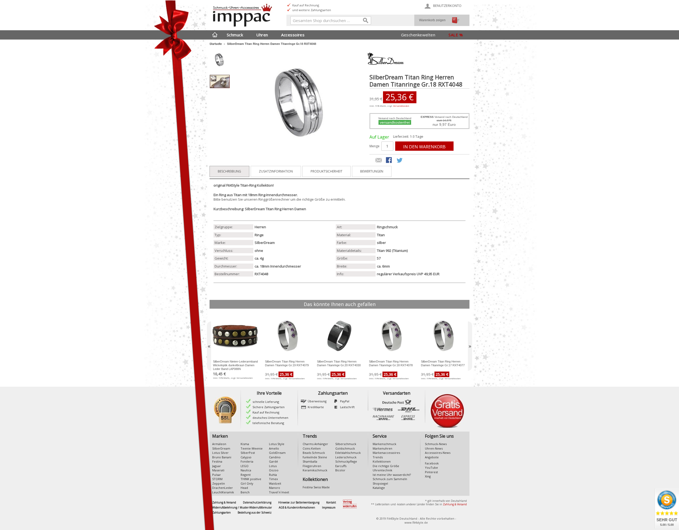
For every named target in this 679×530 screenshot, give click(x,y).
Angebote (432, 457)
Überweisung (317, 401)
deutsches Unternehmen (270, 418)
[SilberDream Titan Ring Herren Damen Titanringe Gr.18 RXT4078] (391, 336)
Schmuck (235, 34)
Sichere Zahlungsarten (269, 407)
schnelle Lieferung (266, 402)
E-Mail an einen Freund (378, 160)
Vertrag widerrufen (350, 504)
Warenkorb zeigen (432, 20)
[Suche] (365, 21)
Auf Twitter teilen (400, 160)
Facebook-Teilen (389, 160)
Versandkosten (401, 105)
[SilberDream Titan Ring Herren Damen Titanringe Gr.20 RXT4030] (339, 336)
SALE (453, 34)
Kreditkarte (316, 407)
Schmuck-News (436, 444)
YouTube (431, 467)
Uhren (262, 34)
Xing (428, 476)
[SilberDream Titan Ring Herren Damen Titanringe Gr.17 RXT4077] (443, 336)
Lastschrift (347, 407)
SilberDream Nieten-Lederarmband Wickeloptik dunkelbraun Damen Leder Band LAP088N (235, 365)
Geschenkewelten (418, 34)
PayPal (344, 401)
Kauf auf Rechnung (266, 412)
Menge (374, 146)
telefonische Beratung (268, 423)
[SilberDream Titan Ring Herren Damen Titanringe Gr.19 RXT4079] (287, 336)
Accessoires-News (437, 453)
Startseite (216, 43)
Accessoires (292, 34)
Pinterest (431, 472)
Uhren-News (434, 448)
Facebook (432, 463)
